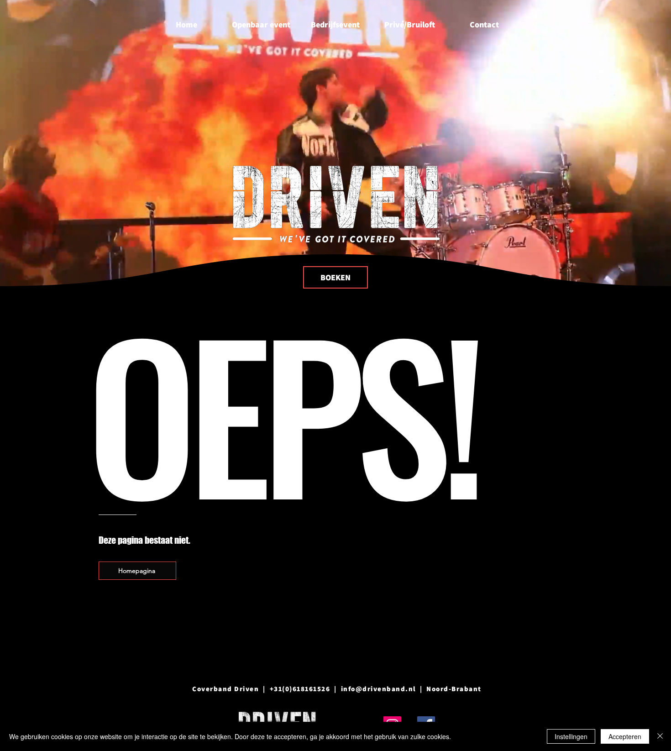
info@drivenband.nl (378, 688)
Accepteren (624, 736)
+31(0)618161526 (300, 688)
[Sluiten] (660, 736)
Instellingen (571, 736)
